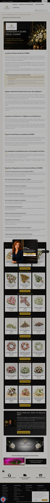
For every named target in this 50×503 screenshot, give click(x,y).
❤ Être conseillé (29, 253)
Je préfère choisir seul (29, 255)
